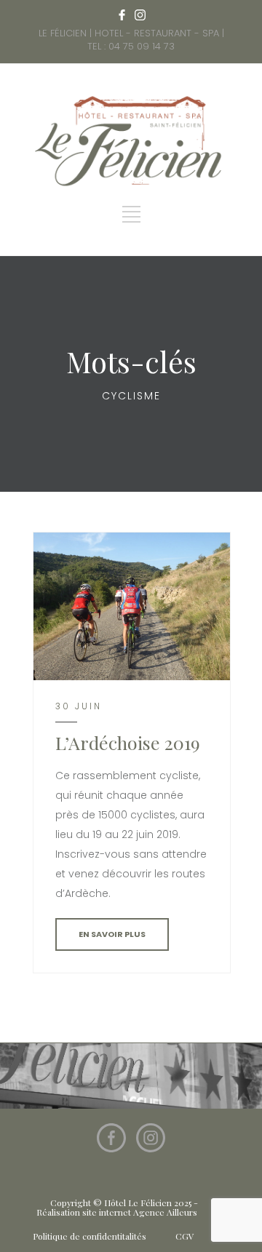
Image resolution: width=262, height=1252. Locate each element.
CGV (184, 1236)
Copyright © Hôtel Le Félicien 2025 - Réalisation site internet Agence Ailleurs (117, 1207)
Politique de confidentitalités (89, 1236)
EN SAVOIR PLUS (112, 934)
